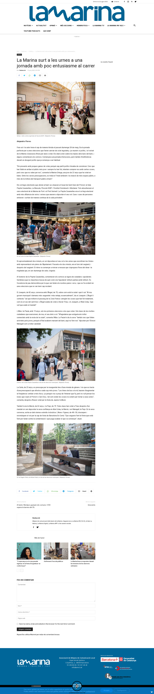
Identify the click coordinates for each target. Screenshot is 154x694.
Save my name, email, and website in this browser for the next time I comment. (47, 624)
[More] (91, 491)
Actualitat (41, 25)
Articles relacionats (25, 538)
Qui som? (47, 31)
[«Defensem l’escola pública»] (56, 551)
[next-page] (21, 570)
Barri (72, 558)
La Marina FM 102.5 (115, 25)
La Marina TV (98, 25)
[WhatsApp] (29, 75)
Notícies (27, 25)
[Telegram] (34, 75)
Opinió (52, 25)
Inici (18, 51)
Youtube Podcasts (32, 31)
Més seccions (66, 25)
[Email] (40, 75)
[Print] (45, 75)
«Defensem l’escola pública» (53, 561)
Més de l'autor (39, 538)
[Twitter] (135, 1)
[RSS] (131, 1)
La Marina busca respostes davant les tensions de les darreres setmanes (82, 563)
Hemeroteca (82, 25)
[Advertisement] (77, 43)
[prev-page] (18, 570)
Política (31, 51)
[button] (134, 26)
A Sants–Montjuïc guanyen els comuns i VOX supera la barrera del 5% (33, 506)
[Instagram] (128, 1)
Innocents (91, 505)
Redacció (23, 70)
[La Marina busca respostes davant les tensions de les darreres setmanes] (83, 551)
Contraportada (21, 558)
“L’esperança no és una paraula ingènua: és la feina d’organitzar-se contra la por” (28, 563)
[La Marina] (77, 13)
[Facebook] (124, 1)
